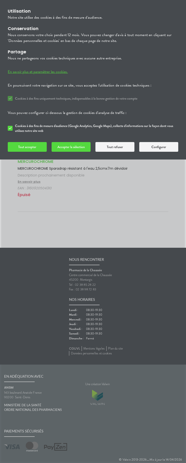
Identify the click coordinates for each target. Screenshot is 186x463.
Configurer (158, 146)
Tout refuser (115, 146)
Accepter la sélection (71, 146)
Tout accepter (27, 146)
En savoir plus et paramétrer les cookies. (38, 72)
